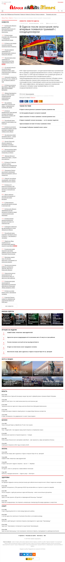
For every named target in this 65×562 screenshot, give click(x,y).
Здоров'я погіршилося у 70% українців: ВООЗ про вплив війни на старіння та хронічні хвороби (28, 487)
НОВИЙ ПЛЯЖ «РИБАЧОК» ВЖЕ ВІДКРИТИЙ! (20, 332)
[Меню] (2, 11)
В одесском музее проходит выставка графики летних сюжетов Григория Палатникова (9, 251)
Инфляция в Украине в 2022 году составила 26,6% (15, 445)
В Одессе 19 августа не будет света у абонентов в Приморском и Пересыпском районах (9, 164)
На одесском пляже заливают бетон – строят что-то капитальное (9, 136)
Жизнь (4, 449)
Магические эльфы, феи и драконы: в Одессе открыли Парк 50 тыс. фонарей (29, 351)
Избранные (10, 14)
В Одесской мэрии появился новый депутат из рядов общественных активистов (24, 411)
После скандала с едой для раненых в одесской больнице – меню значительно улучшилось (27, 492)
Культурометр (30, 94)
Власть (4, 391)
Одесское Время (7, 542)
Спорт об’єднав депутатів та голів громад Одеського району (18, 511)
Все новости (9, 306)
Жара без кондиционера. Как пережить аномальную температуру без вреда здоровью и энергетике (29, 502)
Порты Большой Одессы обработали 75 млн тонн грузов (17, 425)
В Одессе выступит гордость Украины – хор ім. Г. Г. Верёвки (18, 463)
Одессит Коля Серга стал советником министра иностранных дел (20, 401)
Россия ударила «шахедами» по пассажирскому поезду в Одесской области (9, 52)
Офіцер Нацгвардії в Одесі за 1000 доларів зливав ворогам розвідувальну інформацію (9, 96)
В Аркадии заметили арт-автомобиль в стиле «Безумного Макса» (9, 228)
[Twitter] (27, 554)
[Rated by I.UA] (35, 559)
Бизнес (4, 420)
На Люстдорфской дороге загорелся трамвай (33, 113)
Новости (22, 14)
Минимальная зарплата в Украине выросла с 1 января (17, 435)
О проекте (21, 535)
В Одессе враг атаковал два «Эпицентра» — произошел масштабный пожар (9, 37)
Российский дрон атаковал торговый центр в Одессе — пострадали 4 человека (9, 235)
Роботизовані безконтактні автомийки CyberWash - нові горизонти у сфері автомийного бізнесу (28, 440)
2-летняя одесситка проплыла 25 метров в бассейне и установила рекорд (22, 516)
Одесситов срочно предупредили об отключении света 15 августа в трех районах (8, 275)
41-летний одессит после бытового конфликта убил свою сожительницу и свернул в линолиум (9, 71)
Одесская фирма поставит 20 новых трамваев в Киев (35, 123)
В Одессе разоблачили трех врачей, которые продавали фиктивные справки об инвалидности (9, 114)
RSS (45, 535)
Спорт (4, 506)
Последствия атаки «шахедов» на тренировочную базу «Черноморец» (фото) (9, 61)
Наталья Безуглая (34, 23)
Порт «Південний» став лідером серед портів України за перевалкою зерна (22, 430)
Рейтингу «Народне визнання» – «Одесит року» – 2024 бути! (18, 473)
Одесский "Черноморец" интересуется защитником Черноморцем (20, 526)
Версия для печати (52, 23)
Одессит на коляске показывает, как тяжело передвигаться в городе (9, 180)
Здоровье (5, 477)
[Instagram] (30, 554)
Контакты (40, 535)
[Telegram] (24, 554)
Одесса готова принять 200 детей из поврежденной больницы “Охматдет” (22, 497)
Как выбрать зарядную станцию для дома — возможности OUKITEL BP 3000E (8, 105)
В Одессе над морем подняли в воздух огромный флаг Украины (9, 44)
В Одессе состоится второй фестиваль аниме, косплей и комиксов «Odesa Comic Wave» (9, 129)
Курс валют (60, 2)
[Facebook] (21, 554)
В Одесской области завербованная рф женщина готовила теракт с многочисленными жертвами (9, 212)
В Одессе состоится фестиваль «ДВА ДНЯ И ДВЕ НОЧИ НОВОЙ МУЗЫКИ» (9, 87)
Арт (6, 14)
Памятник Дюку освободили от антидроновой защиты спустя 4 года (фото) (9, 243)
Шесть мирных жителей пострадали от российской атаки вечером (8, 197)
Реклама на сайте (31, 535)
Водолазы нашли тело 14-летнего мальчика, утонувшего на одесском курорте (9, 259)
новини (42, 14)
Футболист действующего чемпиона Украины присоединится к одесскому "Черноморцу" (26, 521)
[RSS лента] (34, 554)
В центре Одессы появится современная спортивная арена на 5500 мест (8, 300)
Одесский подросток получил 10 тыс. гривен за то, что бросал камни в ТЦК (9, 79)
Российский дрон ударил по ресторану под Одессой (9, 122)
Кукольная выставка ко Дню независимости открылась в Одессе (9, 151)
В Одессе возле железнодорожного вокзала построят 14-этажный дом (8, 221)
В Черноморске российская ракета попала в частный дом (9, 204)
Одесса (38, 14)
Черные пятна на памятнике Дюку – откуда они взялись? (9, 157)
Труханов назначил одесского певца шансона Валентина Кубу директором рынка (24, 406)
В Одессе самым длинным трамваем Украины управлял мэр (37, 109)
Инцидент (17, 14)
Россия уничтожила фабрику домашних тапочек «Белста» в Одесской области (9, 267)
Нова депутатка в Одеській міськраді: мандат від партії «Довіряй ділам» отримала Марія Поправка (29, 396)
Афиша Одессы (8, 311)
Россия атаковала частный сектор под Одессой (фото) (23, 342)
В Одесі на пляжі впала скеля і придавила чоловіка (9, 292)
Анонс (3, 14)
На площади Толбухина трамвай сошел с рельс (33, 127)
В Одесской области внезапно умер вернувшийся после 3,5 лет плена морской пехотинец (9, 29)
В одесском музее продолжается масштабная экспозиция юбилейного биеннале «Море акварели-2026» (9, 284)
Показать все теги (51, 14)
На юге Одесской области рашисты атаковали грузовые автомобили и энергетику (9, 144)
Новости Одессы (30, 14)
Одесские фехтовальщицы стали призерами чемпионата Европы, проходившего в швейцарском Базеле (30, 531)
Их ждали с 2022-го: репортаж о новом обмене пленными (17, 468)
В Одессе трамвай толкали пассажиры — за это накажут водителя (39, 120)
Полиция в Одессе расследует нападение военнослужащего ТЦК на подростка (9, 173)
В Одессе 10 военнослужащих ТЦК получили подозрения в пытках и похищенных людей (9, 188)
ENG (5, 3)
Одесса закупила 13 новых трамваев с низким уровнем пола (37, 116)
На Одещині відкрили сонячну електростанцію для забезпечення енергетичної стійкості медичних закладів (31, 482)
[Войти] (61, 10)
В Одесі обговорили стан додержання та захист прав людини (18, 416)
